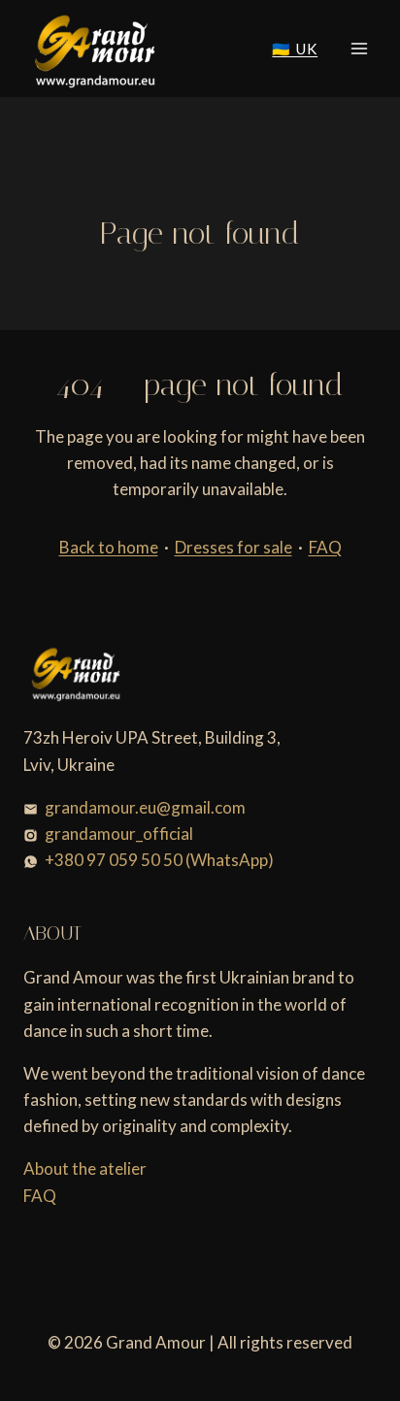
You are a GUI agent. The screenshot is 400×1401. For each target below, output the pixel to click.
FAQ (325, 547)
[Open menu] (359, 48)
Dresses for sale (233, 547)
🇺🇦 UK (294, 48)
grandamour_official (119, 833)
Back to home (108, 547)
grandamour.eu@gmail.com (145, 807)
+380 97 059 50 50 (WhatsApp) (159, 860)
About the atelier (85, 1168)
